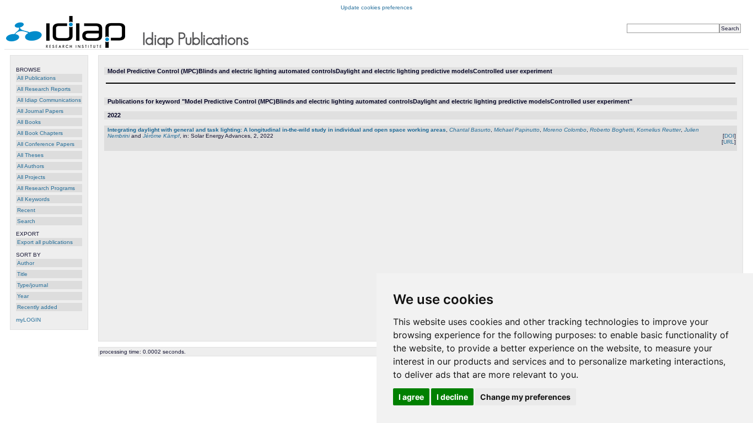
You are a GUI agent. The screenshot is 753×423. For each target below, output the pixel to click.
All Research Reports (44, 89)
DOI (729, 136)
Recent (26, 210)
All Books (29, 122)
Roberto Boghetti (611, 130)
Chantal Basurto (470, 130)
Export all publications (45, 242)
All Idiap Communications (49, 100)
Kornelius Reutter (659, 130)
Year (23, 296)
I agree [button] (411, 397)
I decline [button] (452, 397)
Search (26, 221)
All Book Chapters (40, 133)
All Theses (30, 155)
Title (22, 274)
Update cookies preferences (376, 7)
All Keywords (33, 199)
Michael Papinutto (517, 130)
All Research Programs (46, 188)
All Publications (36, 78)
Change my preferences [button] (525, 397)
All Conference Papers (45, 144)
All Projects (31, 177)
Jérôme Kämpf (161, 136)
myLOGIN (28, 320)
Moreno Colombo (565, 130)
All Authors (30, 166)
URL (728, 142)
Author (25, 263)
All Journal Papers (40, 111)
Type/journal (32, 285)
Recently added (37, 307)
